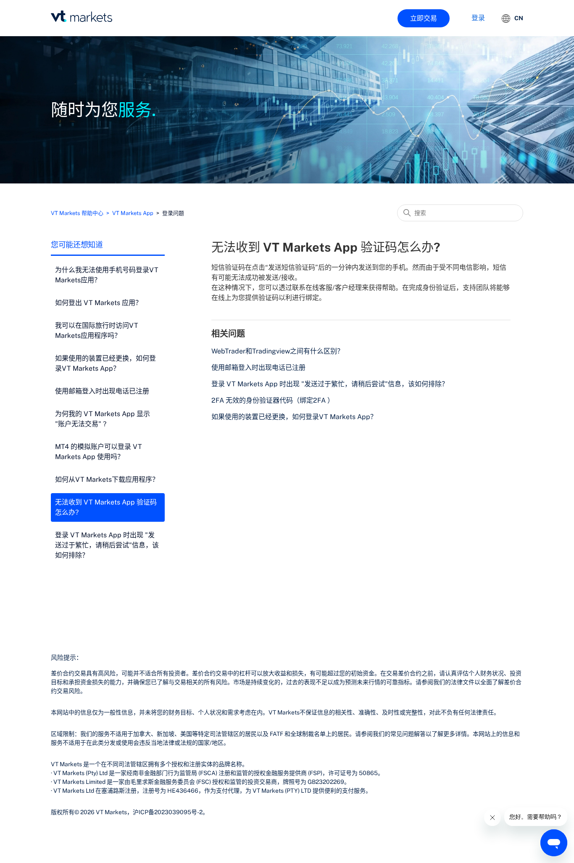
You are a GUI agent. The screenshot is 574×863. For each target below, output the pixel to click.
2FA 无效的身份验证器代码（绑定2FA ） (272, 400)
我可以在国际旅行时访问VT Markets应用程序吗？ (96, 330)
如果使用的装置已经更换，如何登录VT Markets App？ (105, 363)
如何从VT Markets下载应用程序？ (107, 479)
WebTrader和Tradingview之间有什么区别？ (277, 351)
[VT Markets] (81, 16)
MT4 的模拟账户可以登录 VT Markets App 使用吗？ (98, 452)
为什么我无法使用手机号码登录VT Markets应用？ (106, 275)
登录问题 (173, 213)
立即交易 (423, 18)
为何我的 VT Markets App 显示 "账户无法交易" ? (102, 419)
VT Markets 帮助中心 (77, 213)
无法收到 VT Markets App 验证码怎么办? (106, 507)
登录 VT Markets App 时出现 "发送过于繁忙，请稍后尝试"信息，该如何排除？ (107, 545)
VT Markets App (132, 213)
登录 (478, 18)
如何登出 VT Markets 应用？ (98, 303)
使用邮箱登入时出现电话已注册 (102, 391)
